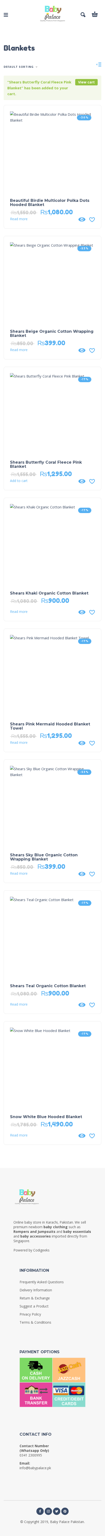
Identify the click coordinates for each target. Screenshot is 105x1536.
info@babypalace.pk (35, 1468)
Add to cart (19, 480)
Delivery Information (36, 1290)
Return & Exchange (35, 1298)
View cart (86, 82)
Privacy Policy (30, 1314)
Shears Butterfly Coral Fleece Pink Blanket (46, 464)
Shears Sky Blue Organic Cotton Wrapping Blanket (44, 857)
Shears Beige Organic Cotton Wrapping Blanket (52, 333)
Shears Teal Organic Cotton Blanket (48, 986)
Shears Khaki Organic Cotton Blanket (49, 593)
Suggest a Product (34, 1306)
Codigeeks (41, 1250)
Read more (19, 219)
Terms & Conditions (35, 1322)
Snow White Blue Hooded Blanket (46, 1116)
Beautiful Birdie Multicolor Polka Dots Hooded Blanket (49, 202)
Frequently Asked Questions (42, 1282)
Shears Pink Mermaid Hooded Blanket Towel (50, 726)
